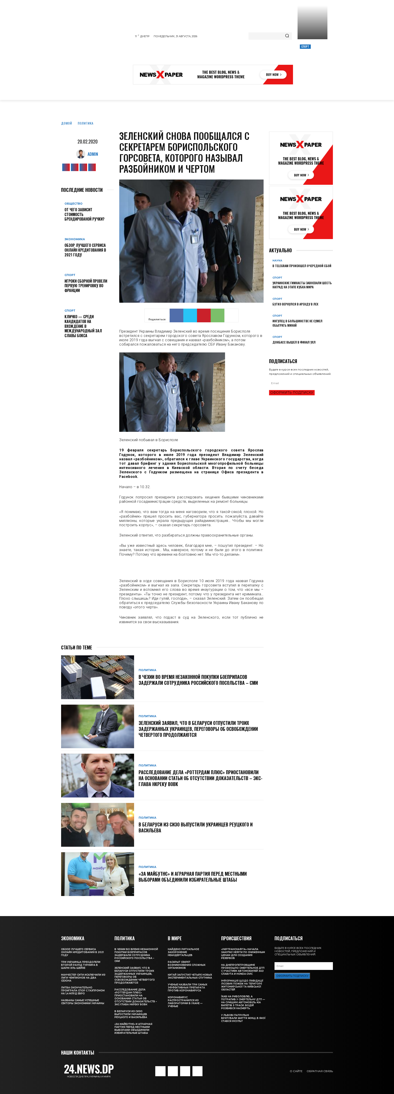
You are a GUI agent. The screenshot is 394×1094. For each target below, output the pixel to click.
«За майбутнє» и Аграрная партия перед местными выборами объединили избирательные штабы (193, 876)
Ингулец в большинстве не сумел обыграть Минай (297, 322)
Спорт (305, 46)
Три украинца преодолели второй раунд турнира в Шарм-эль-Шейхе (80, 965)
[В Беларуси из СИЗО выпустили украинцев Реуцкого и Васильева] (97, 825)
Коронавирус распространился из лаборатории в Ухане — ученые (185, 1002)
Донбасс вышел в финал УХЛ (294, 342)
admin (93, 154)
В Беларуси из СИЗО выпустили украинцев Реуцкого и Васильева (196, 827)
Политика (85, 123)
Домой (66, 123)
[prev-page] (270, 350)
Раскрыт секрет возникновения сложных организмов (186, 965)
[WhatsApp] (217, 315)
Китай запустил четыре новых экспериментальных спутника (190, 976)
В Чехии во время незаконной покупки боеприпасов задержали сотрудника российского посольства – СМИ (198, 679)
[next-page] (273, 350)
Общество (74, 203)
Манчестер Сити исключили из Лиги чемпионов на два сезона (83, 977)
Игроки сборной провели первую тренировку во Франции (86, 285)
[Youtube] (92, 167)
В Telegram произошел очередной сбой (301, 265)
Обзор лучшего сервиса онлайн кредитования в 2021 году (85, 250)
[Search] (287, 36)
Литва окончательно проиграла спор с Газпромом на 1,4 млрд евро (83, 990)
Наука (277, 260)
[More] (231, 315)
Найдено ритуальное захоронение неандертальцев (183, 952)
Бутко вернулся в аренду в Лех (295, 304)
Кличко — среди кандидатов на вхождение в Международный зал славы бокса (83, 326)
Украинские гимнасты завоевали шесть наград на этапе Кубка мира (302, 284)
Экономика (75, 239)
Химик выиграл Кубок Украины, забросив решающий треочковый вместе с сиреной (312, 62)
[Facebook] (66, 167)
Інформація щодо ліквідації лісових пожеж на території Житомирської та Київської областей (242, 985)
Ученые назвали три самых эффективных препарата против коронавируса (187, 987)
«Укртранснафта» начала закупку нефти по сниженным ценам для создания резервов (243, 954)
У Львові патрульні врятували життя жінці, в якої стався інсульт (243, 1018)
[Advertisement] (216, 53)
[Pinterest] (204, 315)
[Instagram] (74, 167)
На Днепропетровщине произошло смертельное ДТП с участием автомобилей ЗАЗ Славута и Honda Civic (242, 969)
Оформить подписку (291, 393)
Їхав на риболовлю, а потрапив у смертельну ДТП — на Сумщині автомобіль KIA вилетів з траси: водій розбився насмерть (243, 1002)
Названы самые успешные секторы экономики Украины (82, 1002)
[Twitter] (83, 167)
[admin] (82, 154)
